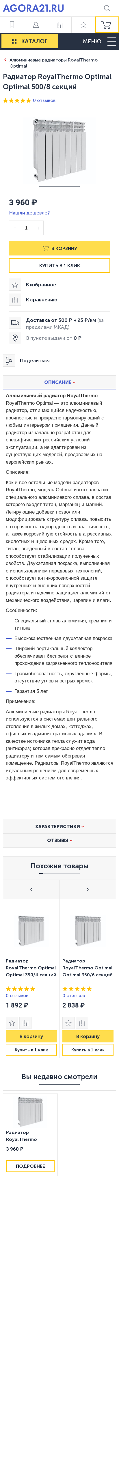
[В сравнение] (25, 1023)
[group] (107, 24)
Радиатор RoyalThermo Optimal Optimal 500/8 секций (25, 1136)
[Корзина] (107, 24)
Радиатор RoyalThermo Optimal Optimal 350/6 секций (87, 967)
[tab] (59, 382)
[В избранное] (12, 1023)
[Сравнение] (59, 24)
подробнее (30, 1166)
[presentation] (31, 978)
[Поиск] (107, 8)
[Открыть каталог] (14, 41)
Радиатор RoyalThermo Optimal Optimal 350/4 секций (31, 967)
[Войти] (35, 24)
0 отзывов (44, 100)
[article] (31, 978)
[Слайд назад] (31, 889)
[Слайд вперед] (88, 889)
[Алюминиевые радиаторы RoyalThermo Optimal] (5, 59)
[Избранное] (83, 24)
